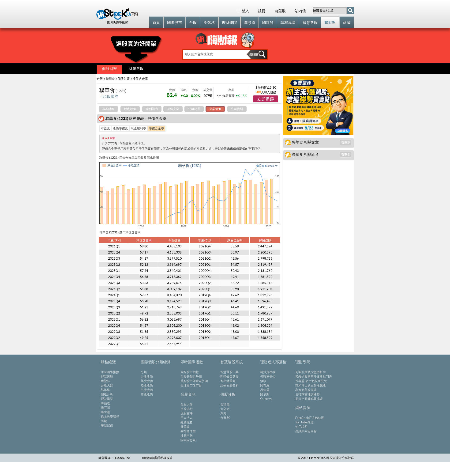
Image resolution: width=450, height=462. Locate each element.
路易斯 (264, 394)
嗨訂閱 (105, 407)
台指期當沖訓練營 (307, 394)
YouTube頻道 (304, 422)
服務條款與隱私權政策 (157, 458)
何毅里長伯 (267, 376)
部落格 (105, 390)
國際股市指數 (189, 372)
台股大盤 (107, 385)
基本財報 (108, 109)
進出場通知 (228, 381)
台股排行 (186, 409)
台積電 (224, 404)
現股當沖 (186, 413)
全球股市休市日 (191, 385)
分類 (144, 372)
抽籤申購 (186, 435)
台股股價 (147, 376)
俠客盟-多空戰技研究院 (311, 381)
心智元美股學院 (306, 390)
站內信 (300, 10)
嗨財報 (105, 412)
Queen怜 (266, 399)
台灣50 (225, 418)
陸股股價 (147, 385)
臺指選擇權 (188, 431)
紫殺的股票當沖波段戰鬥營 (313, 376)
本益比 (105, 128)
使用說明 (301, 426)
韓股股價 (147, 394)
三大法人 (186, 418)
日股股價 (147, 390)
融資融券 (186, 422)
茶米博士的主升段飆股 (310, 385)
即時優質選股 (229, 376)
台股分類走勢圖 (191, 376)
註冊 (262, 10)
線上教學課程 (110, 416)
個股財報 (109, 68)
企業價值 (215, 109)
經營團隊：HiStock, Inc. (114, 458)
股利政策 (130, 109)
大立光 (224, 409)
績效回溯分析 (229, 385)
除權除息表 (188, 440)
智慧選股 (107, 376)
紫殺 (263, 381)
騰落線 (185, 426)
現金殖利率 (138, 128)
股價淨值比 (120, 128)
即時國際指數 (110, 372)
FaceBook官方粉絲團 (309, 418)
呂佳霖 (264, 390)
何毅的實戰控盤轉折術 (310, 372)
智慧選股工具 (229, 372)
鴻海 (223, 413)
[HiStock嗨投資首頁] (117, 18)
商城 (104, 421)
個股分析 (107, 394)
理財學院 (107, 399)
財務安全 (173, 109)
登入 (245, 10)
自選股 (280, 10)
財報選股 (136, 68)
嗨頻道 (105, 403)
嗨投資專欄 (267, 372)
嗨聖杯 (105, 381)
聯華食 (110, 78)
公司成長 (194, 109)
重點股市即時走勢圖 (194, 381)
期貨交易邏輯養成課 (309, 399)
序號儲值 (107, 425)
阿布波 (264, 385)
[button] (265, 98)
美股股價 (147, 381)
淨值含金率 (156, 128)
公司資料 (237, 109)
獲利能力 (152, 109)
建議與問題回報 (306, 431)
